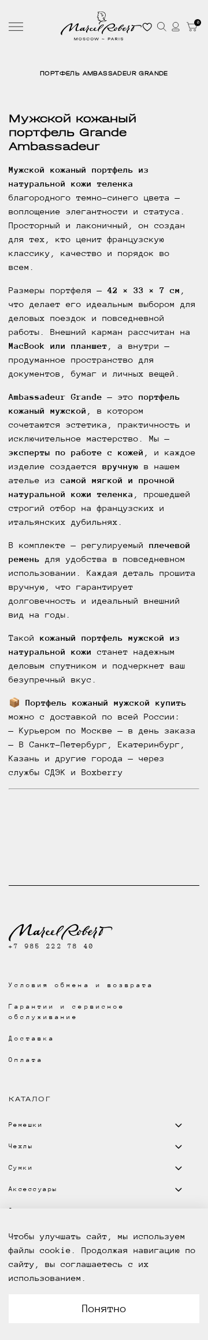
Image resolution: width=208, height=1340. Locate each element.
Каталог (30, 1099)
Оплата (26, 1060)
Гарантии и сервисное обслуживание (67, 1012)
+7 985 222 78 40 (51, 946)
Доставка (32, 1038)
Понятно (104, 1308)
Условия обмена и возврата (81, 985)
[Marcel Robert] (101, 26)
